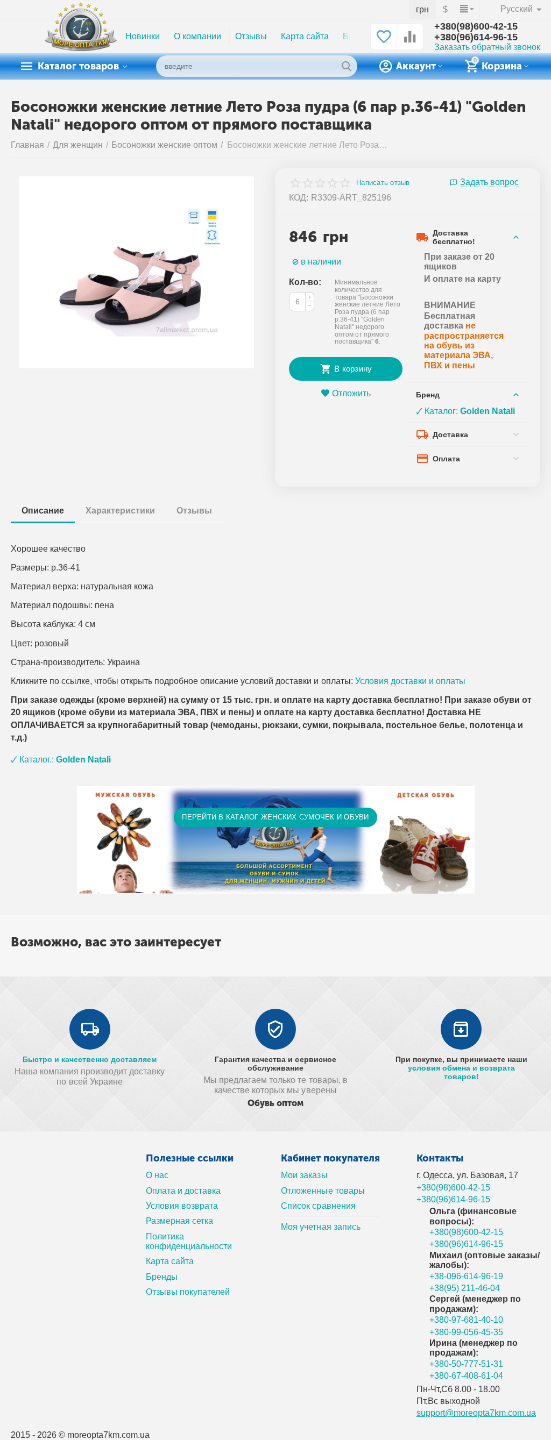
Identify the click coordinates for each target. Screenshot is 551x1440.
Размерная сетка (179, 1220)
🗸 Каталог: (465, 411)
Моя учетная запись (320, 1226)
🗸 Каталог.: (61, 759)
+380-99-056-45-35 (466, 1332)
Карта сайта (305, 36)
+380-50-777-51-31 (466, 1363)
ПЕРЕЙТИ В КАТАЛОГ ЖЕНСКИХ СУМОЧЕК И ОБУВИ (275, 817)
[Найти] (346, 66)
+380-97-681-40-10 (466, 1319)
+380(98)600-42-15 (476, 26)
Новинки (142, 36)
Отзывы (251, 36)
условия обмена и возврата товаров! (461, 1072)
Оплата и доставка (183, 1190)
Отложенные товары (322, 1190)
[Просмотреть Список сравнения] (410, 42)
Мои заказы (304, 1175)
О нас (157, 1175)
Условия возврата (182, 1205)
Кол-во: (305, 282)
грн (422, 9)
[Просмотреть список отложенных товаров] (383, 42)
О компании (197, 36)
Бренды (162, 1276)
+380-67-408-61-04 (466, 1375)
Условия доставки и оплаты (410, 681)
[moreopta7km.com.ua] (81, 36)
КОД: (298, 197)
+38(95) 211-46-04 (464, 1288)
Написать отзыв (383, 183)
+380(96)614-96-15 (476, 37)
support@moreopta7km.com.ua (476, 1412)
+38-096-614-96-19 (466, 1276)
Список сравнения (318, 1205)
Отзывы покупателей (188, 1291)
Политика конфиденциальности (189, 1241)
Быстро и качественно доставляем (90, 1059)
